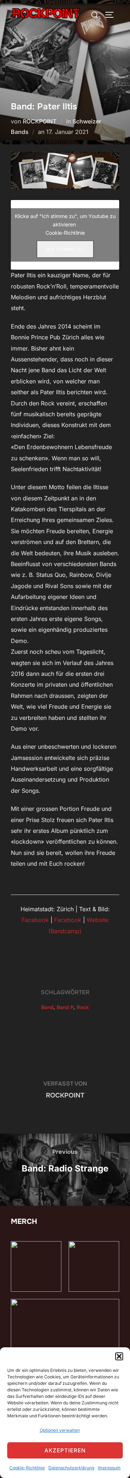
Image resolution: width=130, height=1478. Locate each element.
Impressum (109, 1467)
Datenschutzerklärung (71, 1467)
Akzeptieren (65, 1450)
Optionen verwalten (60, 1430)
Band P (65, 1007)
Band (47, 1007)
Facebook (35, 919)
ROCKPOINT (40, 121)
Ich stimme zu (65, 249)
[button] (119, 1356)
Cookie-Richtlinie (27, 1467)
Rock (83, 1007)
